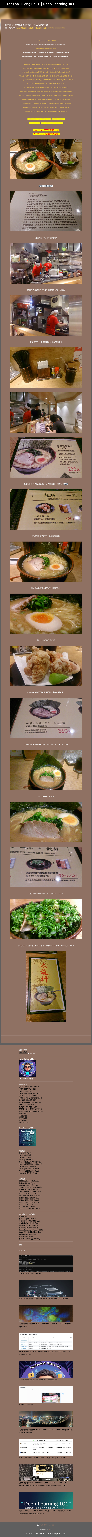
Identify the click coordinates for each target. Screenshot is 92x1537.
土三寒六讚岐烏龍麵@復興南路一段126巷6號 (52, 123)
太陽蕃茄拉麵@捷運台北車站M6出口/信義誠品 (34, 68)
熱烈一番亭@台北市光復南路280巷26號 (62, 91)
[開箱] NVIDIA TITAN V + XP (30, 1093)
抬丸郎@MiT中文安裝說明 (28, 1107)
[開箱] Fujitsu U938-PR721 (29, 1087)
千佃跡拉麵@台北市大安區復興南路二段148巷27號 (33, 103)
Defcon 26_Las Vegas (27, 1183)
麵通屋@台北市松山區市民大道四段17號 (30, 91)
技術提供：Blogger (47, 1525)
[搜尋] (89, 4)
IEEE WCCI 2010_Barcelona (29, 1209)
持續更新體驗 (23, 1217)
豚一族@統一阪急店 (60, 83)
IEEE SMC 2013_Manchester (30, 1202)
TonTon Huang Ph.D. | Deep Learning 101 (40, 4)
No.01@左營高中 (25, 1153)
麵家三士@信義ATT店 (46, 91)
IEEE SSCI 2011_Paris (27, 1206)
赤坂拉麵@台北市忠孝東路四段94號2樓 (45, 80)
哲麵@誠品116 (22, 95)
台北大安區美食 (21, 28)
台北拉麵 (30, 28)
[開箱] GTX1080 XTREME (28, 1096)
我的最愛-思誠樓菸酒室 (27, 1100)
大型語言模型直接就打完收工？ (30, 1223)
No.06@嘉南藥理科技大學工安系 (30, 1164)
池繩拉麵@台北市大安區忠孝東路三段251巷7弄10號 (36, 107)
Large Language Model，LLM (31, 1230)
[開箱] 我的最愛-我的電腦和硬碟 (30, 1098)
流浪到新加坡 (23, 1123)
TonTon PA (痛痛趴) (27, 1105)
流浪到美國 (23, 1120)
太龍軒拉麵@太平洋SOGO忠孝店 (64, 80)
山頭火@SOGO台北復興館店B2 (27, 80)
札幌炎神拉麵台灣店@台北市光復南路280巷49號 (34, 99)
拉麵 (45, 28)
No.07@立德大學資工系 (27, 1166)
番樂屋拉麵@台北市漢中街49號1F (64, 76)
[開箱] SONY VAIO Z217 (27, 1089)
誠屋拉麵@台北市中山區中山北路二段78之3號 (58, 99)
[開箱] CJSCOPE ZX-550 (28, 1091)
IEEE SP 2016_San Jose (27, 1194)
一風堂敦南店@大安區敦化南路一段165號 (59, 72)
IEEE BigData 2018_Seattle (29, 1181)
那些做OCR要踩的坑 (26, 1405)
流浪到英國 (23, 1116)
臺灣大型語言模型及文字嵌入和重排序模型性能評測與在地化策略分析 (43, 1299)
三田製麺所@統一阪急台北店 (60, 87)
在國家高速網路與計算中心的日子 (31, 1111)
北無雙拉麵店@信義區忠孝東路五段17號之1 (58, 68)
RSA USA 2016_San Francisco (30, 1196)
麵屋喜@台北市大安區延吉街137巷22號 (59, 107)
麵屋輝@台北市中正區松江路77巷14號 (34, 111)
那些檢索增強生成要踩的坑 (28, 1225)
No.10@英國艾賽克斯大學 (28, 1173)
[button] (5, 33)
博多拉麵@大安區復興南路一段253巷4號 (58, 64)
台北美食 (38, 28)
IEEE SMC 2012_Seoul (27, 1204)
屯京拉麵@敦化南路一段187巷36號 (27, 76)
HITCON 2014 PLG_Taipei (29, 1200)
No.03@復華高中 (25, 1157)
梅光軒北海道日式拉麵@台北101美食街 (63, 95)
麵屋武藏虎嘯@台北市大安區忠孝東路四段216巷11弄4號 (38, 87)
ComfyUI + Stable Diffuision (30, 1232)
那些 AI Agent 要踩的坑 (27, 1219)
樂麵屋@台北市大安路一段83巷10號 (46, 76)
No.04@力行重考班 (26, 1160)
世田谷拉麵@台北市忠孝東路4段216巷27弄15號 (59, 103)
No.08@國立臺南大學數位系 (29, 1169)
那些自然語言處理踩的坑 (27, 1234)
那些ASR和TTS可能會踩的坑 (29, 1239)
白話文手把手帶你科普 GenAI (29, 1221)
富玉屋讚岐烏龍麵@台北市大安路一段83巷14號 (39, 119)
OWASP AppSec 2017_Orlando (30, 1187)
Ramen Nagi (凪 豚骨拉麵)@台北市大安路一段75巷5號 (40, 83)
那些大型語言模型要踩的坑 (28, 1228)
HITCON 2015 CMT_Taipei (29, 1198)
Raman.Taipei (60, 28)
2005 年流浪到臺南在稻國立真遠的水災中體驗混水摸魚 (38, 1380)
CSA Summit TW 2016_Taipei (30, 1192)
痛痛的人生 (23, 1114)
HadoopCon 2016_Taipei (28, 1189)
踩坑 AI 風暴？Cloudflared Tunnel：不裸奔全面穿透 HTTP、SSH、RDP (44, 1458)
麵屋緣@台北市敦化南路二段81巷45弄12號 (56, 111)
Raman (51, 28)
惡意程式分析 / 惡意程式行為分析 (30, 1109)
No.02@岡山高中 (25, 1155)
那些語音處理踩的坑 (26, 1237)
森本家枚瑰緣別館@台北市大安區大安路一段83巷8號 (35, 72)
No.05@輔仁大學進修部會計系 (30, 1162)
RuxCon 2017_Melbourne (28, 1185)
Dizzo (50, 1529)
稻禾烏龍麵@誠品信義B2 (58, 119)
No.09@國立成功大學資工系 (29, 1171)
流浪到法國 (23, 1118)
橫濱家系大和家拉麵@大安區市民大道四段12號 (35, 64)
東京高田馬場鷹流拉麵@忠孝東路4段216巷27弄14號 (40, 95)
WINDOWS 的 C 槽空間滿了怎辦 (30, 1273)
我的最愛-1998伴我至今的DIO (30, 1102)
